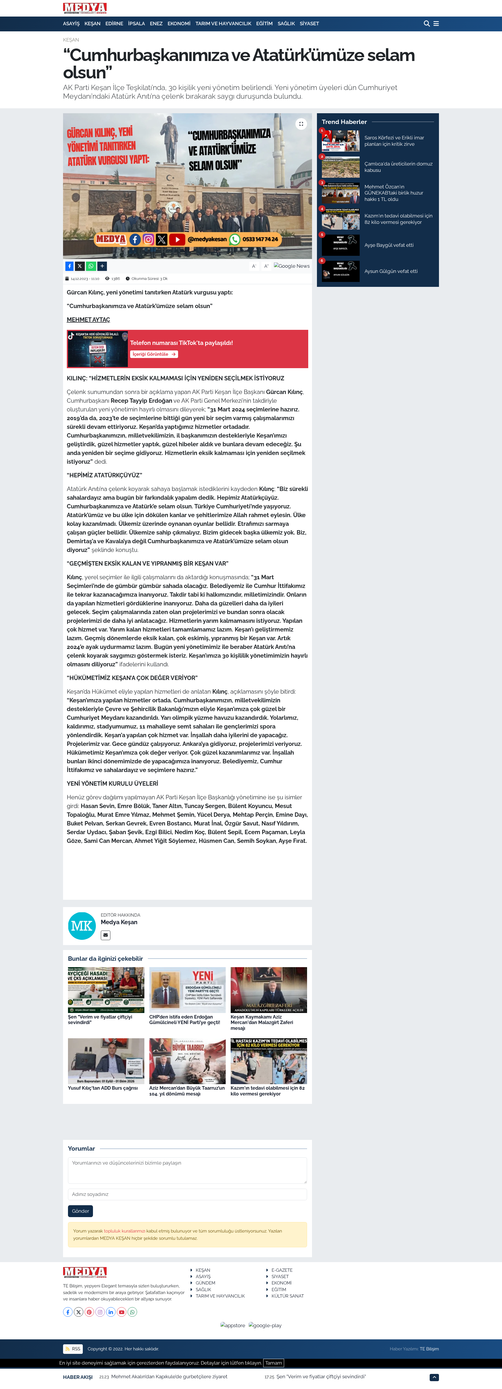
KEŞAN (93, 23)
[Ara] (427, 24)
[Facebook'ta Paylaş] (69, 266)
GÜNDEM (205, 1282)
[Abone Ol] (292, 266)
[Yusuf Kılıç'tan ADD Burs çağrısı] (106, 1061)
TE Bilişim (429, 1348)
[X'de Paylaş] (80, 266)
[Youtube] (121, 1312)
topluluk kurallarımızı (125, 1230)
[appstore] (233, 1325)
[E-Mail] (105, 935)
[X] (78, 1312)
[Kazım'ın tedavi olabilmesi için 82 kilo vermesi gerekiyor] (269, 1061)
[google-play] (265, 1325)
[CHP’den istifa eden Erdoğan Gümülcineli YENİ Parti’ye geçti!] (187, 990)
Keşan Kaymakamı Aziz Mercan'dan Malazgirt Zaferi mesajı (262, 1022)
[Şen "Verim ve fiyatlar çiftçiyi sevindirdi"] (106, 990)
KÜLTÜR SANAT (288, 1295)
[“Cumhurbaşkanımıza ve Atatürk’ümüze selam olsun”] (187, 186)
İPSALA (136, 23)
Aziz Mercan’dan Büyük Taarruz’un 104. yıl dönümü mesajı (187, 1090)
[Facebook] (68, 1312)
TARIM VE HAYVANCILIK (223, 23)
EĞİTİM (264, 23)
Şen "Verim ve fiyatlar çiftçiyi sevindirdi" (321, 1376)
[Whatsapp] (132, 1312)
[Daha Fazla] (102, 266)
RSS (75, 1348)
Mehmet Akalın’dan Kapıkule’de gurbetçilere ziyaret (169, 1376)
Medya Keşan (119, 922)
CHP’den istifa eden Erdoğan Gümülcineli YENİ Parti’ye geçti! (184, 1019)
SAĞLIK (286, 23)
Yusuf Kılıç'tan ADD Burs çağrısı (103, 1088)
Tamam (273, 1363)
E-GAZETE (282, 1270)
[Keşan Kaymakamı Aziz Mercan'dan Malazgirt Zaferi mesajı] (269, 990)
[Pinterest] (89, 1312)
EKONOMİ (179, 23)
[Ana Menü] (435, 24)
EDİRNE (114, 23)
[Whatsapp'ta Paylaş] (91, 266)
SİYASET (309, 23)
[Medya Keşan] (82, 926)
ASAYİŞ (71, 23)
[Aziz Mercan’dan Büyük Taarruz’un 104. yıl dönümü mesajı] (187, 1061)
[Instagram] (100, 1312)
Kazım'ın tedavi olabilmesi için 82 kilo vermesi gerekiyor (268, 1090)
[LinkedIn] (111, 1312)
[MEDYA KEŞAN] (85, 8)
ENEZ (156, 23)
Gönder (80, 1211)
